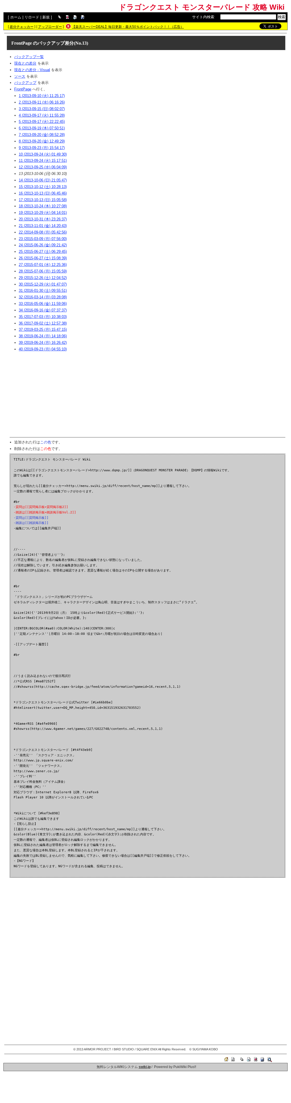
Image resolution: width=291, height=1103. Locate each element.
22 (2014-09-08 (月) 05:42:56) (43, 232)
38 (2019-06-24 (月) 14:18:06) (43, 336)
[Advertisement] (147, 394)
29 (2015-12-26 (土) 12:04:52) (43, 278)
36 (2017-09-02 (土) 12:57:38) (43, 323)
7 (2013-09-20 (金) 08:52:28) (42, 135)
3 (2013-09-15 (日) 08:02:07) (42, 109)
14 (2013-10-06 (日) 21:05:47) (43, 180)
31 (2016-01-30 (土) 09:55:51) (43, 290)
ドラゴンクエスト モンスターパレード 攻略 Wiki (201, 7)
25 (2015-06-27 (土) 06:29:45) (43, 251)
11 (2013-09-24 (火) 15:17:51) (43, 160)
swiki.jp (145, 1067)
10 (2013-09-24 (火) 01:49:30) (43, 154)
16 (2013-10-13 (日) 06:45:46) (43, 193)
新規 (46, 17)
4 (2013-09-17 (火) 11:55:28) (42, 115)
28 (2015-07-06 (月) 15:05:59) (43, 271)
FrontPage (21, 43)
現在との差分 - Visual (32, 70)
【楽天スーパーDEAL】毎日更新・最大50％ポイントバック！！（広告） (128, 27)
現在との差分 (25, 63)
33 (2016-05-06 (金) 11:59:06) (43, 303)
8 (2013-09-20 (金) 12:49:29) (42, 141)
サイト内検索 (203, 17)
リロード (31, 17)
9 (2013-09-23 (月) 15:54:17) (42, 148)
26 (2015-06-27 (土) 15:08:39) (43, 258)
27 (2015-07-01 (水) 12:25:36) (43, 265)
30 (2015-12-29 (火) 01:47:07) (43, 284)
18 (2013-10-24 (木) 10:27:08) (43, 206)
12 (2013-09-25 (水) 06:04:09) (43, 167)
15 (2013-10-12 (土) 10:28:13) (43, 187)
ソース (19, 76)
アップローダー (50, 27)
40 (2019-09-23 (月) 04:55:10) (43, 349)
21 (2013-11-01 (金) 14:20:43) (43, 226)
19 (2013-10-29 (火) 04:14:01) (43, 212)
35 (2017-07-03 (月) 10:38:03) (43, 317)
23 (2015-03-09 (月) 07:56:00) (43, 239)
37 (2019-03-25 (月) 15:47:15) (43, 329)
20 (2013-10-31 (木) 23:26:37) (43, 219)
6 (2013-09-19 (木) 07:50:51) (42, 128)
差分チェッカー (22, 27)
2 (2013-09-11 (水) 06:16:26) (42, 102)
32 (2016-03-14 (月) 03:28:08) (43, 297)
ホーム (15, 17)
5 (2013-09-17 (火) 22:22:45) (42, 121)
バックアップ (25, 82)
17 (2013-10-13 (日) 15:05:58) (43, 200)
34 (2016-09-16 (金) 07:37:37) (43, 310)
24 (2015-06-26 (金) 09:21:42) (43, 245)
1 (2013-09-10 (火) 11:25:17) (42, 96)
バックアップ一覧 (29, 57)
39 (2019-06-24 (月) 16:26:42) (43, 342)
